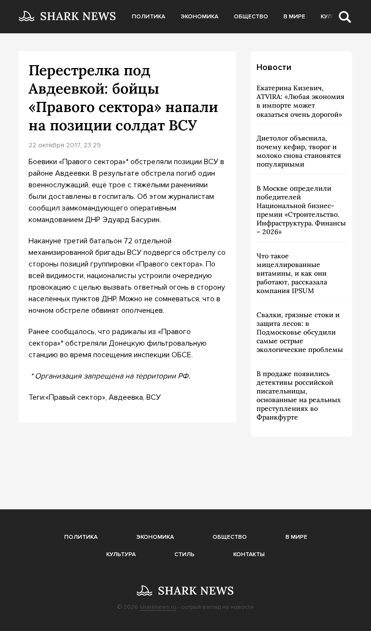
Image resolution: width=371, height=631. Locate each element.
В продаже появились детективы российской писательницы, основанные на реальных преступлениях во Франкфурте (299, 395)
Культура (121, 554)
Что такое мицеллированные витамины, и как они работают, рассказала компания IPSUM (292, 273)
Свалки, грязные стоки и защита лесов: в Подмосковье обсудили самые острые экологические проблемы (300, 332)
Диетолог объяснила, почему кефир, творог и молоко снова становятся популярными (299, 151)
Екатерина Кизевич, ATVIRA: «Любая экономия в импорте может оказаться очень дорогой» (300, 101)
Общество (251, 16)
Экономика (199, 16)
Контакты (249, 554)
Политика (148, 16)
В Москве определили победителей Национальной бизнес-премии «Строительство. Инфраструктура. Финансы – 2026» (301, 210)
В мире (294, 16)
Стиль (184, 554)
